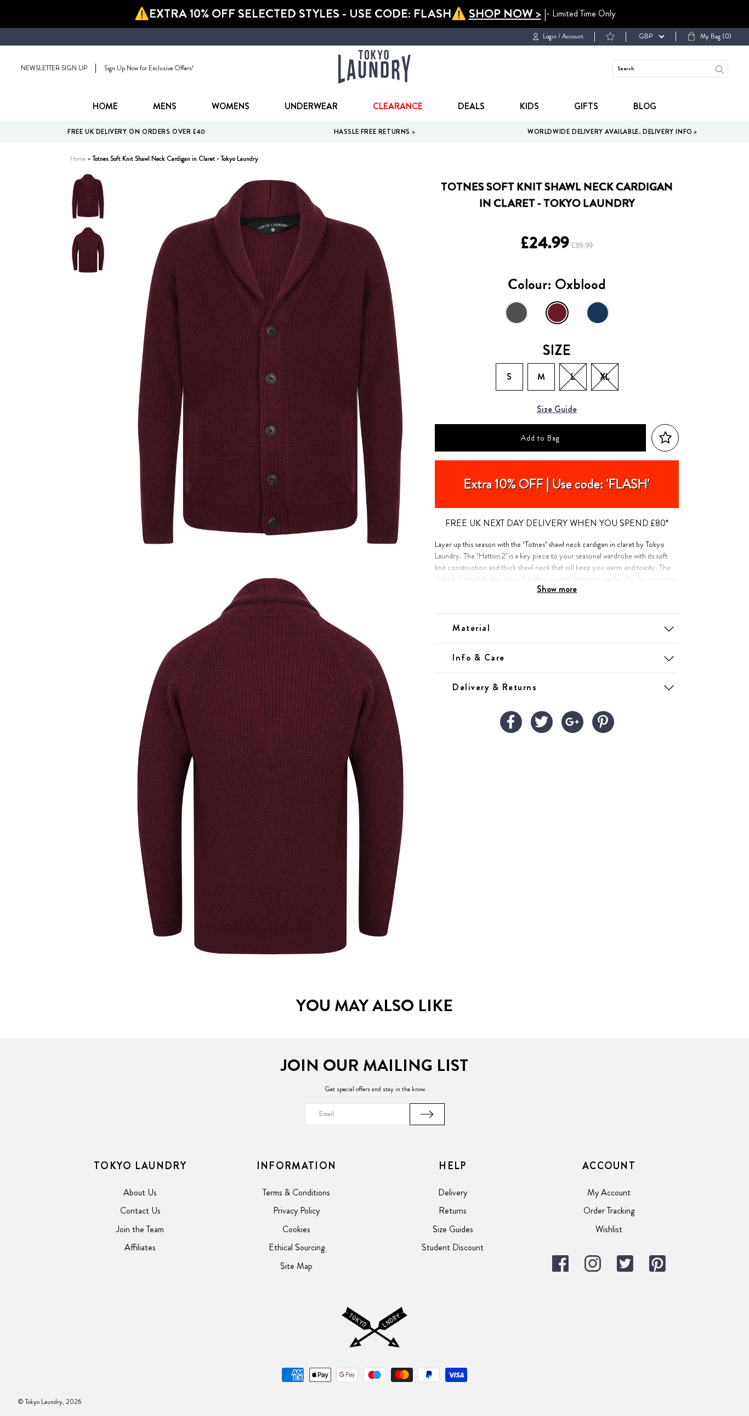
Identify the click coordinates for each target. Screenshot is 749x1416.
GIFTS (586, 106)
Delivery (452, 1192)
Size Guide (557, 409)
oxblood (557, 312)
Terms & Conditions (296, 1192)
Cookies (296, 1229)
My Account (609, 1192)
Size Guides (453, 1229)
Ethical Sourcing (297, 1247)
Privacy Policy (296, 1210)
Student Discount (453, 1247)
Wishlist (608, 1229)
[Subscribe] (427, 1114)
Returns (453, 1210)
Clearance (398, 106)
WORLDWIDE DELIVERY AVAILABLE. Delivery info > (612, 132)
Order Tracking (608, 1210)
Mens (165, 106)
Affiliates (140, 1247)
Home (105, 106)
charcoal (516, 312)
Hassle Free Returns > (375, 132)
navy (597, 312)
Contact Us (140, 1210)
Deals (471, 106)
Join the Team (140, 1229)
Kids (529, 106)
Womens (230, 106)
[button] (665, 438)
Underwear (311, 106)
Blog (644, 106)
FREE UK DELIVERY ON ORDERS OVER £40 (136, 132)
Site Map (296, 1266)
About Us (140, 1192)
